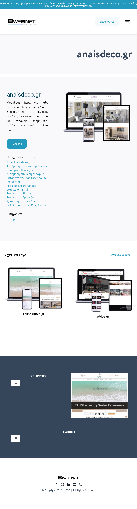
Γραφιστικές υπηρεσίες (22, 186)
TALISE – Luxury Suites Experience (99, 405)
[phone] (80, 484)
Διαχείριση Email (17, 189)
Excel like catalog (18, 162)
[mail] (74, 484)
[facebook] (56, 484)
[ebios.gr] (103, 269)
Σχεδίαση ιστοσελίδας (21, 201)
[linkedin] (68, 484)
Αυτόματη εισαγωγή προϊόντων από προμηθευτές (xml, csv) (27, 168)
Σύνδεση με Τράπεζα (20, 197)
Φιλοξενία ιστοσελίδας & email (27, 205)
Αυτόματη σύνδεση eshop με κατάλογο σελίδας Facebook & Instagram (26, 178)
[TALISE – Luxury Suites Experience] (99, 395)
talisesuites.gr (33, 314)
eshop (11, 219)
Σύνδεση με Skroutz (20, 193)
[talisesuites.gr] (34, 269)
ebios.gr (103, 316)
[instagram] (62, 484)
